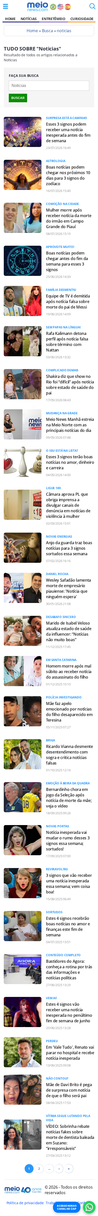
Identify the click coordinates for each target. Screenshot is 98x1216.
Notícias (29, 18)
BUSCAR (18, 98)
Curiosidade (81, 18)
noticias (64, 30)
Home (10, 18)
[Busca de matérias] (92, 8)
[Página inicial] (37, 6)
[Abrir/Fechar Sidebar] (6, 6)
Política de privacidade (25, 1202)
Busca (47, 30)
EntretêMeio (53, 18)
